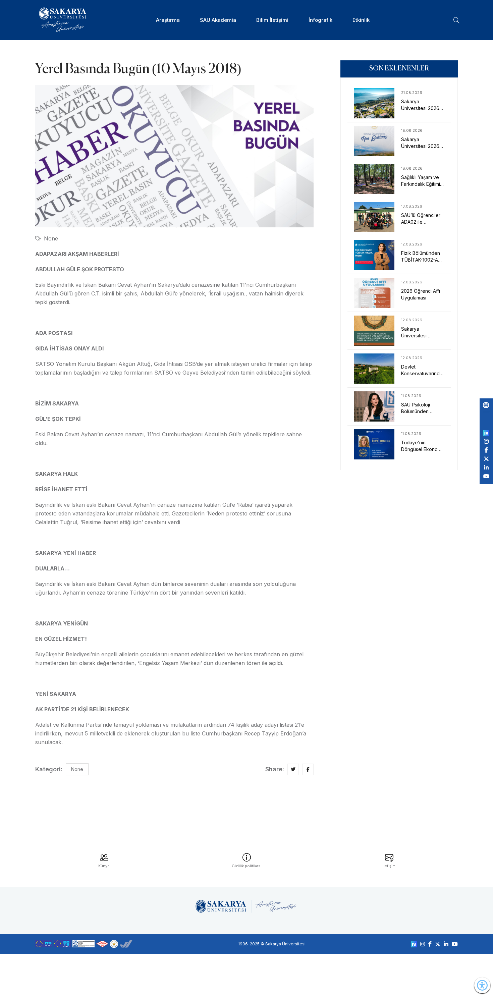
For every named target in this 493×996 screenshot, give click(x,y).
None (51, 238)
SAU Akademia (218, 20)
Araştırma (168, 20)
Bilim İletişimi (272, 20)
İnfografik (320, 20)
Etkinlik (361, 20)
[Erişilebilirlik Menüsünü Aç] (482, 985)
